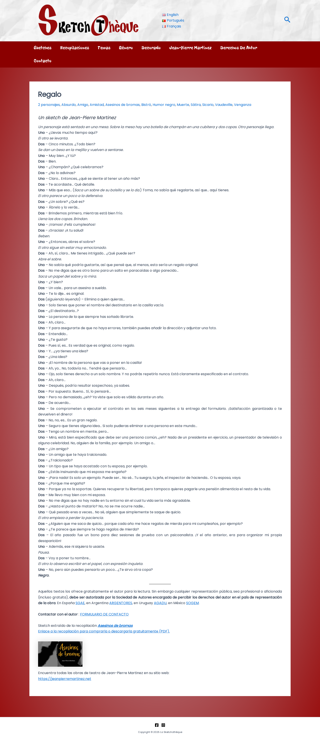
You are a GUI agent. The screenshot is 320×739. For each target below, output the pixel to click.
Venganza (242, 104)
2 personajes (49, 104)
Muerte (183, 104)
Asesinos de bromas (122, 104)
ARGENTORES (120, 602)
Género (126, 48)
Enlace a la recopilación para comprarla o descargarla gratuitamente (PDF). (104, 631)
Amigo (82, 104)
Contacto (42, 61)
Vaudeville (223, 104)
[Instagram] (163, 725)
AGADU (160, 602)
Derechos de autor (238, 48)
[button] (287, 20)
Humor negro (164, 104)
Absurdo (68, 104)
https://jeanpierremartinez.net (64, 678)
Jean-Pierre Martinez (190, 48)
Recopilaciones (74, 48)
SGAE (80, 602)
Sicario (208, 104)
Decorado (151, 48)
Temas (104, 48)
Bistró (146, 104)
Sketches (42, 48)
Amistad (97, 104)
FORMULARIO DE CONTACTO (104, 614)
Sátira (196, 104)
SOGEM (192, 602)
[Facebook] (157, 725)
